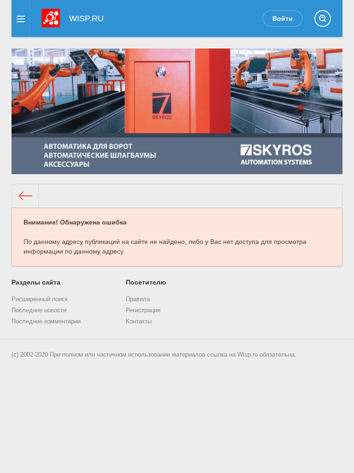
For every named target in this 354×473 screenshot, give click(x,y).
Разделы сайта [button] (36, 282)
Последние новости (39, 310)
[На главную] (25, 195)
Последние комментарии (46, 321)
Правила (138, 299)
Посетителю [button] (146, 282)
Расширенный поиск (40, 299)
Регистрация (143, 310)
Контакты (139, 321)
